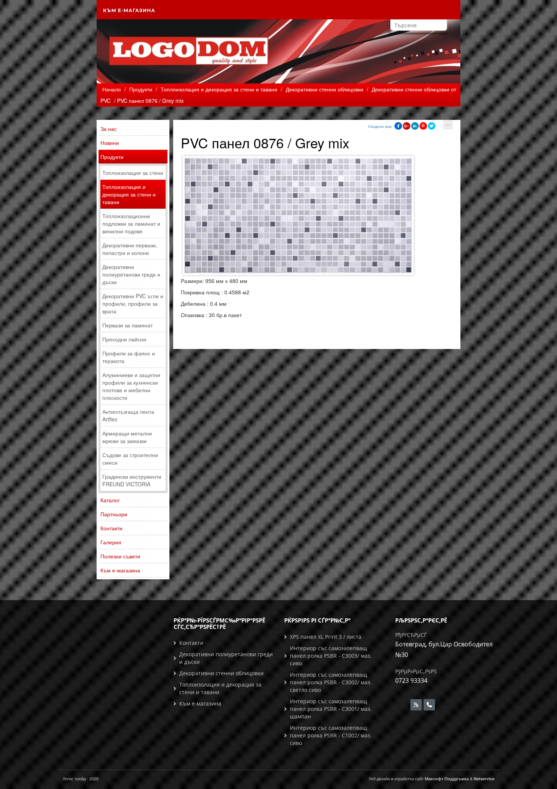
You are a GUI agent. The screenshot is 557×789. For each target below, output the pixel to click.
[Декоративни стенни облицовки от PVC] (448, 124)
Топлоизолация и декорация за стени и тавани (129, 194)
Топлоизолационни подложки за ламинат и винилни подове (131, 223)
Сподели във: (380, 126)
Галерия (110, 542)
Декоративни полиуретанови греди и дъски (131, 274)
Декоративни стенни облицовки (221, 673)
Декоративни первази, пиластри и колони (129, 248)
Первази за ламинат (127, 325)
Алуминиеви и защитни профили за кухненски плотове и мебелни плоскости (131, 386)
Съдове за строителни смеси (130, 458)
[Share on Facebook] (398, 126)
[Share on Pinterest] (423, 126)
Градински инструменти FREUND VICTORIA (131, 480)
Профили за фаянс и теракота (128, 357)
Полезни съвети (120, 556)
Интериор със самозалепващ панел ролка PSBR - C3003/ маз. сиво (331, 655)
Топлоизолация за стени (132, 172)
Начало (111, 89)
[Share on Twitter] (431, 126)
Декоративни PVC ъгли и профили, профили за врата (132, 303)
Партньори (113, 514)
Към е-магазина (129, 10)
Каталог (110, 500)
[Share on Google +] (406, 126)
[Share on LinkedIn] (415, 126)
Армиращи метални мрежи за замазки (127, 437)
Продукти (112, 156)
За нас (108, 128)
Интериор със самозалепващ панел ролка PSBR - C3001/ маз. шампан (331, 709)
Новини (109, 142)
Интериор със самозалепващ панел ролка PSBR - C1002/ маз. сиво (331, 735)
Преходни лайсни (124, 339)
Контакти (111, 528)
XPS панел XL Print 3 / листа (325, 636)
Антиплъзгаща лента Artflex (128, 415)
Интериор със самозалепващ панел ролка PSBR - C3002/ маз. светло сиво (331, 682)
